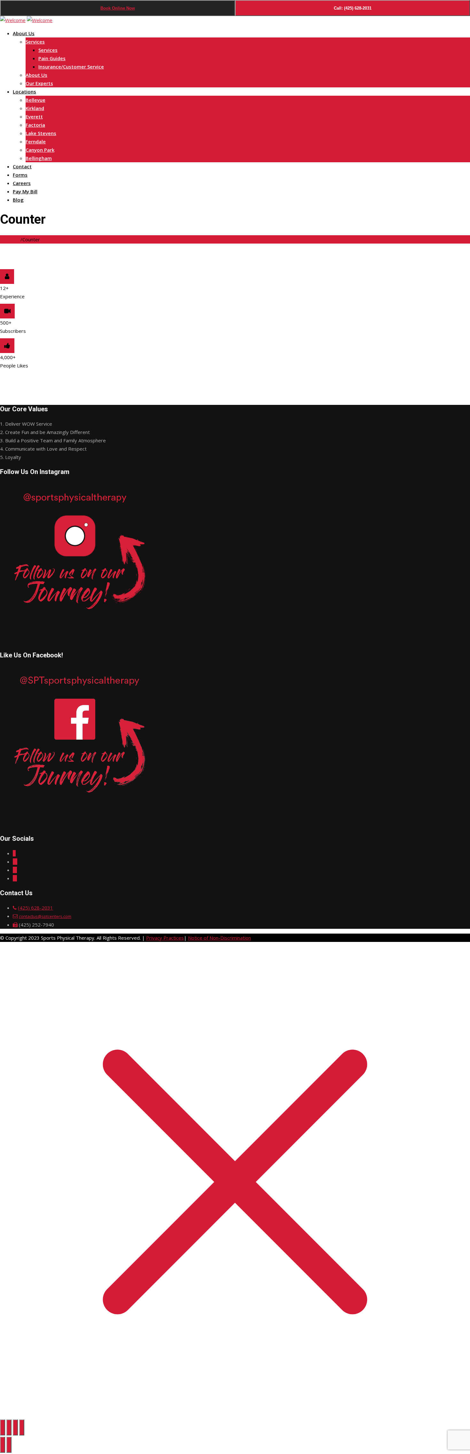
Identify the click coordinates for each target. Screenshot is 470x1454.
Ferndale (36, 141)
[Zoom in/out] (2, 1427)
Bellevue (35, 100)
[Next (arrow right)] (9, 1445)
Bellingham (39, 158)
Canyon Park (40, 150)
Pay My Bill (25, 191)
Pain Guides (52, 58)
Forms (20, 175)
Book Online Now (117, 8)
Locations (24, 91)
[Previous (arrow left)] (2, 1445)
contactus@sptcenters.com (45, 916)
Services (35, 41)
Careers (22, 183)
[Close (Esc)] (21, 1427)
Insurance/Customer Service (71, 66)
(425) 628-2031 (35, 907)
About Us (24, 33)
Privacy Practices (165, 938)
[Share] (15, 1427)
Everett (34, 116)
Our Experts (39, 83)
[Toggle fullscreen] (9, 1427)
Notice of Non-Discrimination (219, 938)
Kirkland (35, 108)
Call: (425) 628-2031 (353, 8)
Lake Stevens (41, 133)
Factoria (35, 125)
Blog (18, 200)
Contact (22, 166)
